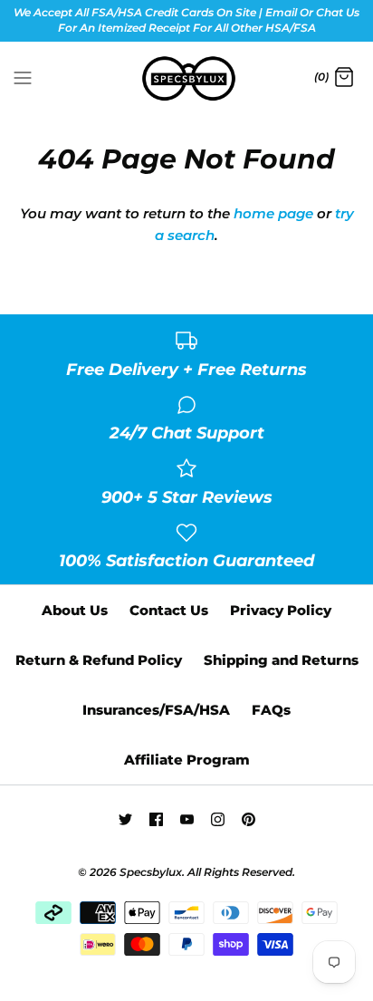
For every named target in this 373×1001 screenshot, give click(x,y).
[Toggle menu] (22, 77)
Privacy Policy (280, 610)
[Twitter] (125, 819)
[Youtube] (187, 819)
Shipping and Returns (281, 660)
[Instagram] (218, 819)
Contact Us (168, 610)
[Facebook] (156, 819)
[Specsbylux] (187, 79)
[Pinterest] (248, 819)
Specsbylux (151, 872)
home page (273, 213)
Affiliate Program (187, 759)
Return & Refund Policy (98, 660)
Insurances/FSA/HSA (156, 709)
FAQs (271, 709)
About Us (75, 610)
